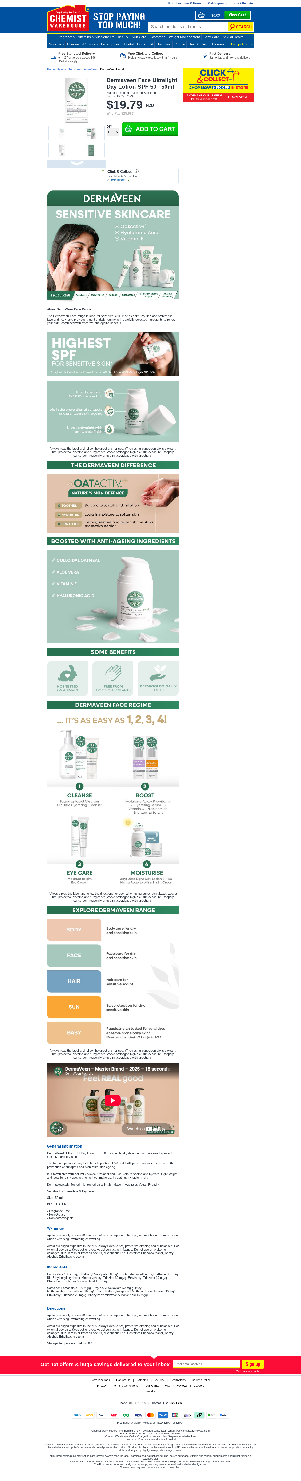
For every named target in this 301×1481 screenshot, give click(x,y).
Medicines (56, 44)
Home (51, 69)
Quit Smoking (199, 44)
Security (159, 1380)
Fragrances (66, 37)
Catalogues (216, 3)
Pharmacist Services (82, 44)
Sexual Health (233, 37)
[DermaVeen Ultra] (113, 246)
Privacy (102, 1385)
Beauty (123, 37)
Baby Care (211, 37)
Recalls (150, 1391)
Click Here (176, 1403)
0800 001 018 (137, 1403)
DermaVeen (90, 69)
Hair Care (164, 44)
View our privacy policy (248, 1371)
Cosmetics (157, 37)
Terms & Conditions (125, 1385)
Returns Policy (201, 1380)
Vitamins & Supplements (96, 37)
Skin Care (74, 69)
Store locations (100, 1380)
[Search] (240, 26)
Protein (179, 44)
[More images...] (76, 164)
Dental (129, 44)
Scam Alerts (178, 1380)
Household (145, 44)
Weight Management (184, 37)
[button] (150, 129)
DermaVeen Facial (112, 69)
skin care (139, 37)
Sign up (252, 1365)
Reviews (181, 1385)
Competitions (242, 44)
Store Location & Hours (185, 3)
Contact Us (123, 1380)
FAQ (167, 1385)
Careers (199, 1385)
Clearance (219, 44)
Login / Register (242, 3)
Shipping (142, 1380)
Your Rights (151, 1385)
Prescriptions (110, 44)
